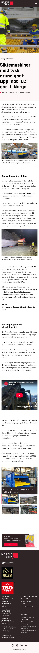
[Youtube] (26, 645)
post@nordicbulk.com (8, 637)
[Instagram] (13, 645)
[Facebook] (17, 645)
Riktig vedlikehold (7, 59)
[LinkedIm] (22, 645)
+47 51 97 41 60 (6, 635)
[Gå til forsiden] (7, 3)
